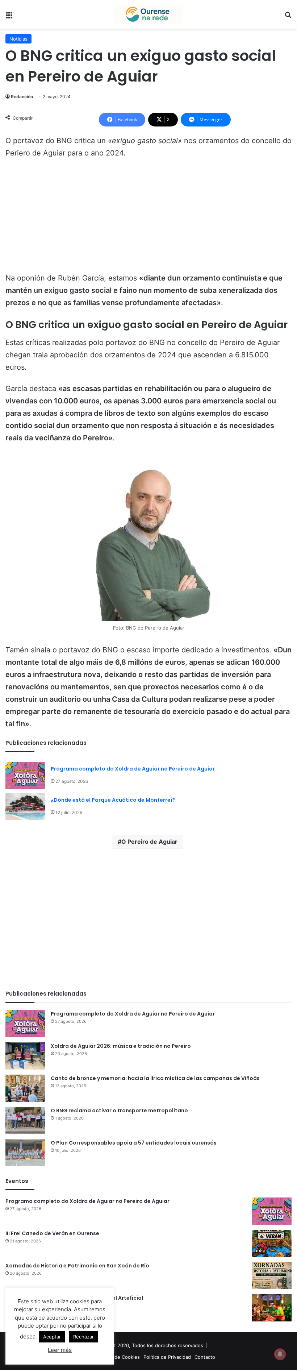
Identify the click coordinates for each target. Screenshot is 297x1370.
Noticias (18, 39)
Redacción (22, 96)
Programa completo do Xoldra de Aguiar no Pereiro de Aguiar (133, 768)
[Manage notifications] (280, 1354)
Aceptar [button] (52, 1337)
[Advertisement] (148, 219)
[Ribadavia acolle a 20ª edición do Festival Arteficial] (272, 1307)
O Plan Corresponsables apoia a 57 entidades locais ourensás (134, 1142)
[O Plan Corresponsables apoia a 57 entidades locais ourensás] (25, 1152)
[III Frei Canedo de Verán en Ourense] (272, 1243)
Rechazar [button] (83, 1337)
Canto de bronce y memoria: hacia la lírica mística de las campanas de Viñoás (155, 1078)
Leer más (60, 1349)
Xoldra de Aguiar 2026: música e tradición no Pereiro (121, 1046)
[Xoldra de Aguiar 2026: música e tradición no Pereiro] (25, 1056)
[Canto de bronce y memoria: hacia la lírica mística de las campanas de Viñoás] (25, 1088)
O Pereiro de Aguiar (149, 841)
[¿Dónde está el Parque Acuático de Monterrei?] (25, 806)
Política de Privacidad (167, 1357)
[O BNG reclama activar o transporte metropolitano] (25, 1120)
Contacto (204, 1357)
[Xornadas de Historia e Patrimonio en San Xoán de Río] (272, 1275)
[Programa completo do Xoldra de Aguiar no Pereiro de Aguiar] (25, 775)
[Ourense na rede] (148, 14)
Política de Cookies (118, 1357)
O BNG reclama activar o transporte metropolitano (119, 1110)
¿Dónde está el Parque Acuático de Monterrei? (113, 800)
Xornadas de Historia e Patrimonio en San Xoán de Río (77, 1265)
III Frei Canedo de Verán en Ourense (52, 1233)
